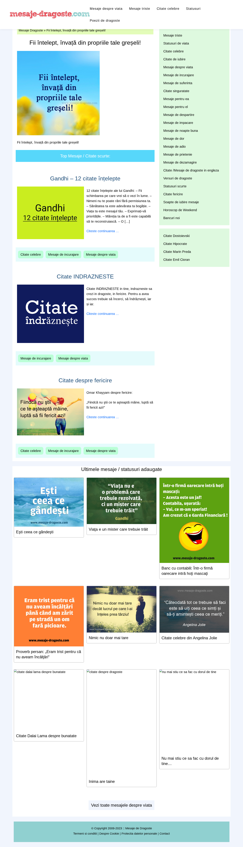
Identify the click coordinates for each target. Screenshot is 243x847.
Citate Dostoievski (176, 236)
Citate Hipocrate (175, 244)
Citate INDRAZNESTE (85, 276)
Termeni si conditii (85, 833)
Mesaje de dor (173, 138)
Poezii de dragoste (105, 20)
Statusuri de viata (176, 43)
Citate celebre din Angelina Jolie (189, 638)
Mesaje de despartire (178, 115)
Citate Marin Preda (177, 252)
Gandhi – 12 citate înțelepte (85, 178)
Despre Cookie (109, 833)
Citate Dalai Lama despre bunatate (46, 736)
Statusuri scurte (174, 186)
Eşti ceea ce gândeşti (34, 532)
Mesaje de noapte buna (180, 130)
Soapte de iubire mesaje (181, 202)
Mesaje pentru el (175, 107)
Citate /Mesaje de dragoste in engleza (191, 170)
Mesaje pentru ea (176, 99)
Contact (165, 833)
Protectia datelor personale (139, 833)
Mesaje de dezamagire (180, 162)
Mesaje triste (139, 8)
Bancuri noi (171, 218)
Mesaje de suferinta (177, 83)
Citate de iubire (174, 59)
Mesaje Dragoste (31, 30)
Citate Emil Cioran (176, 259)
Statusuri (193, 8)
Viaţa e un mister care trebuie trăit (118, 529)
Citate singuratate (176, 91)
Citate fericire (173, 194)
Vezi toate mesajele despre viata (121, 805)
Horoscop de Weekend (180, 210)
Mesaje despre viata (106, 8)
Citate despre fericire (85, 380)
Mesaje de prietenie (177, 154)
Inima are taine (102, 781)
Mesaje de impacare (178, 123)
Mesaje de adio (174, 146)
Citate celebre (168, 8)
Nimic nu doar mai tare (108, 637)
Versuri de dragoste (177, 178)
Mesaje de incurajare (63, 254)
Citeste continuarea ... (102, 231)
